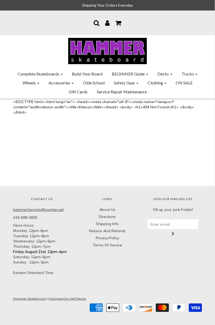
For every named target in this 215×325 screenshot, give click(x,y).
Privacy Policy (107, 238)
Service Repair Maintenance (122, 91)
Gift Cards (78, 91)
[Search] (96, 23)
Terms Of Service (107, 245)
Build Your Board (87, 73)
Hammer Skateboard (29, 299)
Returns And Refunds (107, 230)
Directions (107, 216)
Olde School (94, 82)
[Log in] (107, 23)
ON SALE (184, 82)
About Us (107, 209)
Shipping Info (107, 223)
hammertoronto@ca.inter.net (38, 209)
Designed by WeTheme (68, 299)
